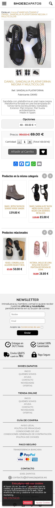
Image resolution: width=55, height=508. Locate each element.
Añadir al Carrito (22, 151)
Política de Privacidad (27, 428)
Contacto (27, 380)
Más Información (12, 498)
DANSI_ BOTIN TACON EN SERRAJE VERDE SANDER (14, 207)
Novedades (27, 383)
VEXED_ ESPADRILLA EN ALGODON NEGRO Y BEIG (14, 263)
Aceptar (27, 502)
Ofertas (27, 386)
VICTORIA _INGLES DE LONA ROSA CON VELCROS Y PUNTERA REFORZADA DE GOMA (41, 266)
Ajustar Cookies (43, 502)
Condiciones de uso (30, 327)
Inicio (27, 371)
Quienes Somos (27, 374)
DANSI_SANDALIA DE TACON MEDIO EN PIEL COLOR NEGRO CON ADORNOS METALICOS (40, 209)
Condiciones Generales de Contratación (27, 434)
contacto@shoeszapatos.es (29, 477)
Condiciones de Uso (27, 431)
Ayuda (27, 377)
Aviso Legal (27, 426)
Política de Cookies (27, 437)
